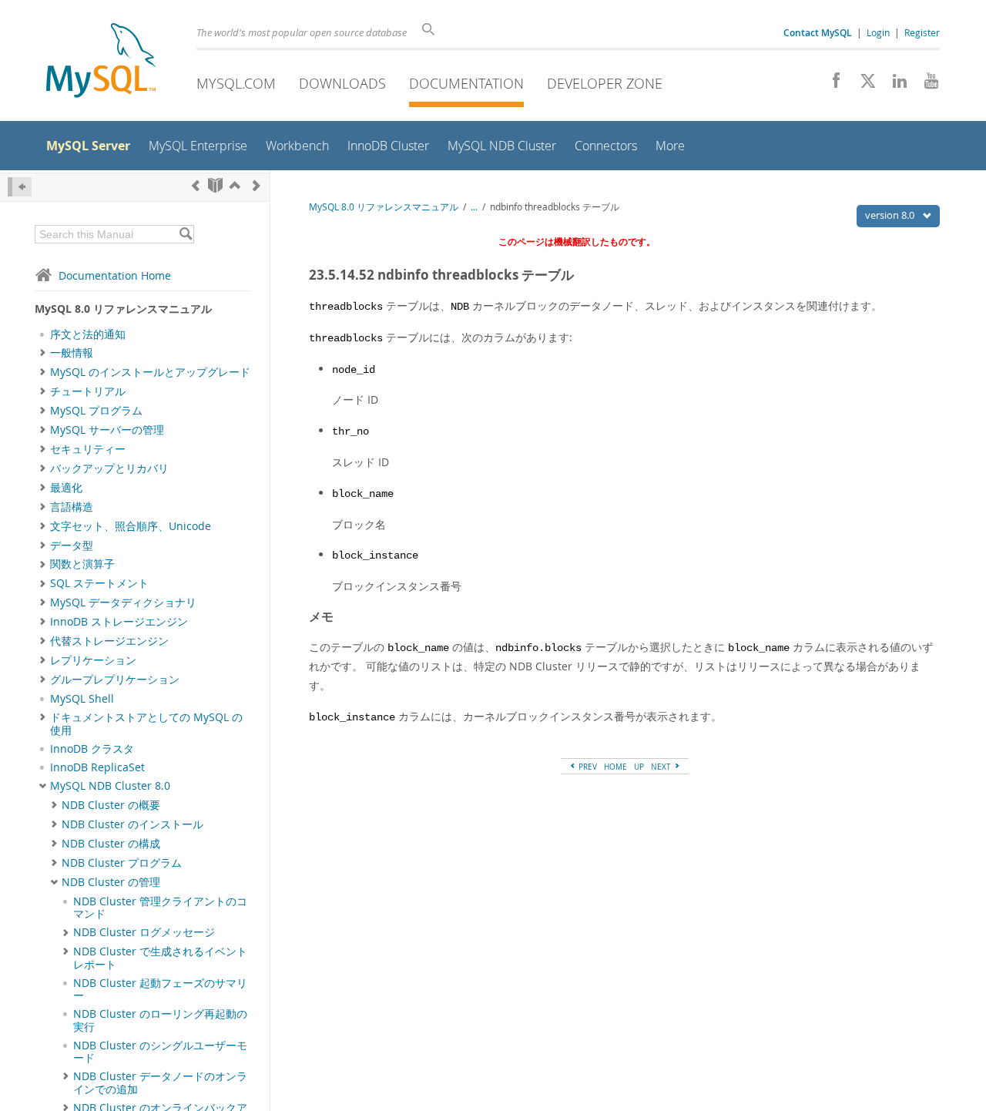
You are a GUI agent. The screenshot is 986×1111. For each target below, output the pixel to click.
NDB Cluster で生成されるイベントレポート (160, 958)
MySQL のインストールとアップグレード (150, 372)
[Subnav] (43, 353)
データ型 (71, 545)
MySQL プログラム (96, 411)
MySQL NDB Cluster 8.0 (110, 786)
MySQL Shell (82, 699)
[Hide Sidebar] (20, 186)
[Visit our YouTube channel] (925, 84)
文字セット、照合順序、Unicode (130, 526)
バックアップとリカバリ (109, 468)
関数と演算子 (82, 564)
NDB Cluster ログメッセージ (144, 932)
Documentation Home (115, 275)
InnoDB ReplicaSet (97, 767)
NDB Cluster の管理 (111, 882)
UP (639, 766)
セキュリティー (88, 449)
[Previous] (195, 185)
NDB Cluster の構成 (111, 844)
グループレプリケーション (114, 679)
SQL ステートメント (99, 583)
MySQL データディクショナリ (123, 602)
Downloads (342, 83)
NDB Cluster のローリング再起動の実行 (160, 1020)
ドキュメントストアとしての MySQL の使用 (146, 723)
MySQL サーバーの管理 (107, 430)
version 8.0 (891, 215)
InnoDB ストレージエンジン (119, 622)
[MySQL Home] (101, 62)
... (474, 207)
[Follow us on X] (862, 84)
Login (878, 32)
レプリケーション (93, 660)
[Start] (215, 185)
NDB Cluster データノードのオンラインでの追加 (160, 1082)
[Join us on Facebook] (831, 84)
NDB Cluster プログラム (122, 863)
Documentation (466, 83)
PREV (586, 766)
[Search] (185, 234)
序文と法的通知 (88, 334)
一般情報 (71, 353)
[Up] (235, 185)
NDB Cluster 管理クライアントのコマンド (160, 908)
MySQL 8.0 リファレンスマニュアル (383, 207)
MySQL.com (236, 83)
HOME (615, 766)
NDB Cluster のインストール (132, 824)
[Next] (256, 185)
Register (922, 32)
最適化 (66, 488)
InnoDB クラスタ (92, 749)
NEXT (662, 766)
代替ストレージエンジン (109, 641)
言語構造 (71, 507)
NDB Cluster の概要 (111, 805)
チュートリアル (88, 391)
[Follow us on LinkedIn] (894, 84)
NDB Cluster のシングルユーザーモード (160, 1052)
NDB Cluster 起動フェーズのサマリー (160, 989)
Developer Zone (604, 83)
